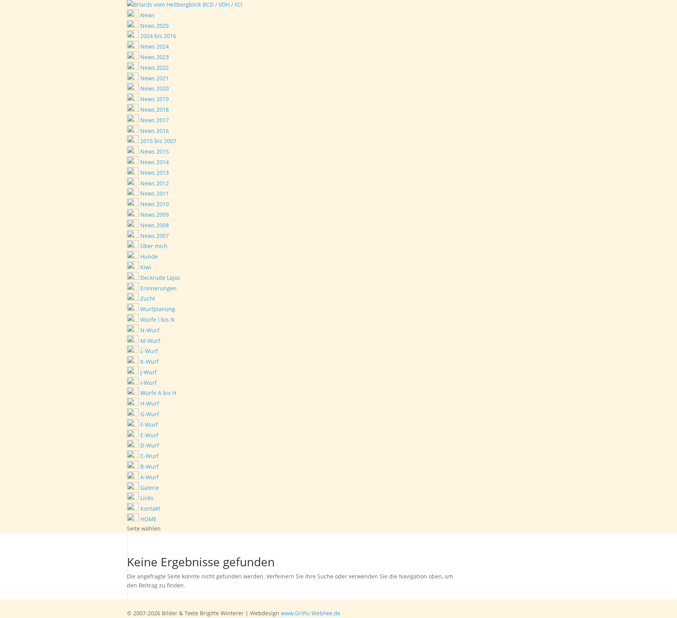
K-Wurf (149, 361)
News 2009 (154, 214)
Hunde (148, 256)
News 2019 (154, 99)
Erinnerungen (158, 288)
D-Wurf (149, 445)
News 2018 (154, 109)
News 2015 (154, 151)
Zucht (147, 298)
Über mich (153, 246)
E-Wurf (148, 435)
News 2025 (154, 25)
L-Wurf (148, 351)
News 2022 (154, 67)
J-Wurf (148, 372)
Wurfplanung (157, 309)
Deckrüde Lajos (159, 277)
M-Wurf (149, 340)
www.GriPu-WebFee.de (310, 613)
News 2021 (154, 78)
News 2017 (154, 120)
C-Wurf (149, 456)
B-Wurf (149, 466)
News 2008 (154, 225)
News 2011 (154, 193)
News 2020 (154, 88)
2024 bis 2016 (157, 36)
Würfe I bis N (157, 319)
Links (146, 498)
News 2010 (154, 204)
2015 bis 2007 (157, 141)
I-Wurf (148, 382)
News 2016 (154, 130)
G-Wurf (149, 414)
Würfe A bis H (157, 393)
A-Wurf (149, 477)
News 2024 (154, 46)
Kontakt (149, 508)
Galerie (149, 487)
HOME (148, 519)
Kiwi (145, 267)
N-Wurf (149, 330)
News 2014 (154, 162)
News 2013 (154, 172)
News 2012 (154, 183)
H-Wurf (149, 403)
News (147, 15)
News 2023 (154, 57)
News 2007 (154, 235)
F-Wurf (148, 424)
